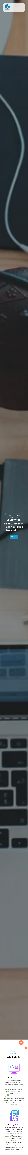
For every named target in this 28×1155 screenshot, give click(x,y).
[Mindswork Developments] (7, 7)
